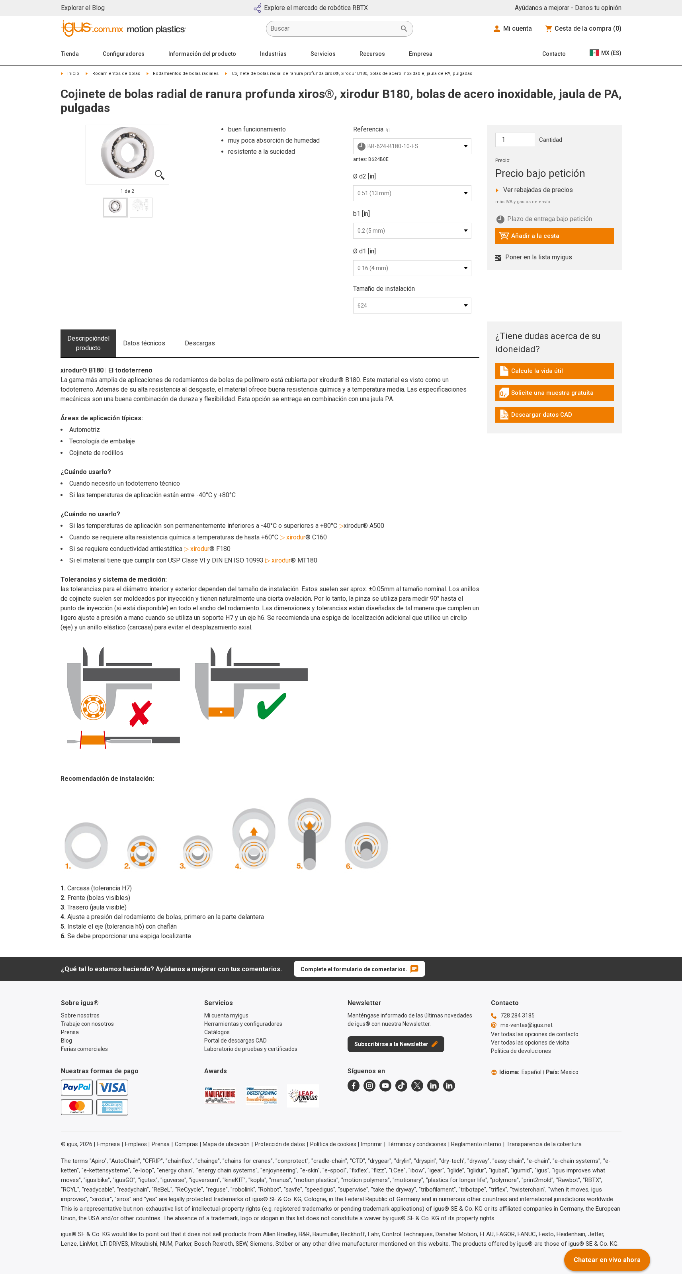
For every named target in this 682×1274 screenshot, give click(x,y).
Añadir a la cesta (529, 237)
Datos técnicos (144, 343)
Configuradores (124, 54)
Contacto (554, 54)
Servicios (323, 54)
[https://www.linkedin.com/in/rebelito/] (449, 1086)
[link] (554, 373)
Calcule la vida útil (534, 372)
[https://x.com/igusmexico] (417, 1086)
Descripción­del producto (88, 343)
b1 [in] (361, 214)
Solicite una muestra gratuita (546, 394)
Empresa (420, 54)
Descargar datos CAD (535, 416)
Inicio (73, 73)
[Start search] (404, 28)
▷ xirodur (292, 537)
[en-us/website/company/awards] (220, 1095)
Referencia (368, 129)
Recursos (372, 54)
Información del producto (202, 54)
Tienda (70, 54)
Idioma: (520, 1072)
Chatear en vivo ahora (607, 1260)
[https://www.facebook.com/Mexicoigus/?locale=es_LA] (354, 1086)
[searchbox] (333, 28)
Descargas (200, 343)
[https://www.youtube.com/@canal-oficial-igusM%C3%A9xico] (385, 1086)
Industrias (273, 54)
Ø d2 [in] (364, 176)
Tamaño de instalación (384, 288)
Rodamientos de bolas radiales (186, 73)
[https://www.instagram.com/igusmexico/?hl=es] (369, 1086)
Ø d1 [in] (364, 251)
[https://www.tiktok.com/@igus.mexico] (401, 1086)
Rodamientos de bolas (116, 73)
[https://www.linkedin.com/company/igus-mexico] (433, 1086)
